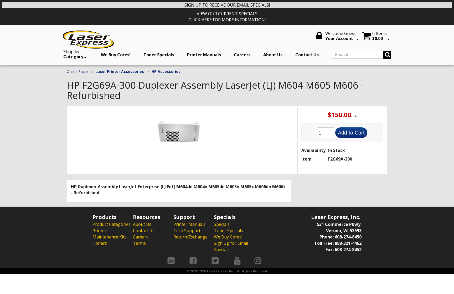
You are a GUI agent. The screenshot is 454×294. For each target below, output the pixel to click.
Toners (99, 243)
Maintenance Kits (109, 237)
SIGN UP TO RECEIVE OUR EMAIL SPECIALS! (227, 5)
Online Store (77, 71)
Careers (242, 55)
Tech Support (186, 230)
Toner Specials (158, 55)
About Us (272, 55)
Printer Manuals (204, 55)
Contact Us (307, 55)
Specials (222, 224)
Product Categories (111, 224)
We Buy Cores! (116, 55)
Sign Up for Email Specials (231, 246)
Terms (139, 243)
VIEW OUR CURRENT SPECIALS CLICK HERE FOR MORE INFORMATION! (227, 17)
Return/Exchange (190, 237)
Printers (100, 230)
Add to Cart (351, 133)
